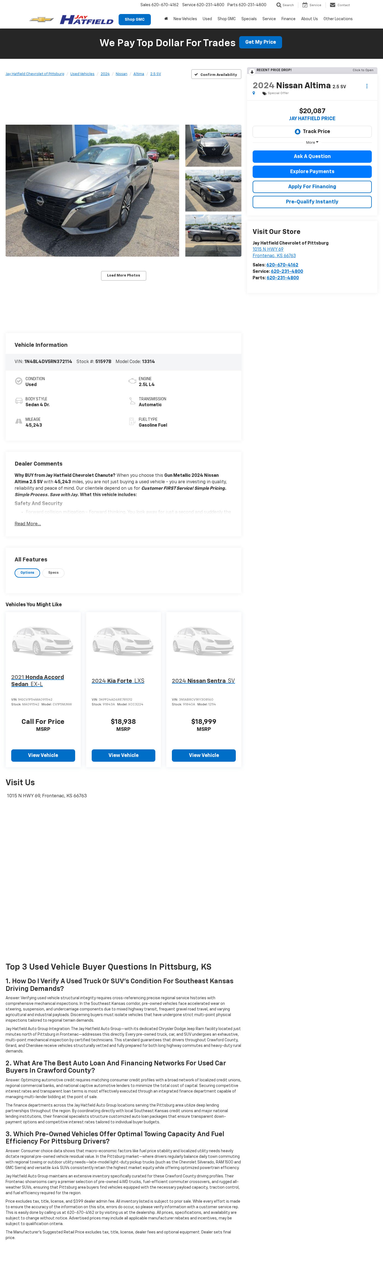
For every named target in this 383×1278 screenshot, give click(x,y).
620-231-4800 (287, 271)
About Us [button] (309, 19)
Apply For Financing (312, 186)
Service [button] (269, 19)
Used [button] (207, 19)
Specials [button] (249, 19)
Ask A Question (312, 156)
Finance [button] (289, 19)
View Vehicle (43, 755)
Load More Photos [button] (123, 275)
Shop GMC (135, 20)
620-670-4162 (282, 265)
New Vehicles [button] (185, 19)
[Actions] (367, 86)
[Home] (166, 19)
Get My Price (260, 42)
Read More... (28, 524)
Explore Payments (312, 171)
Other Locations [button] (338, 19)
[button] (92, 191)
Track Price (316, 131)
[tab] (27, 573)
